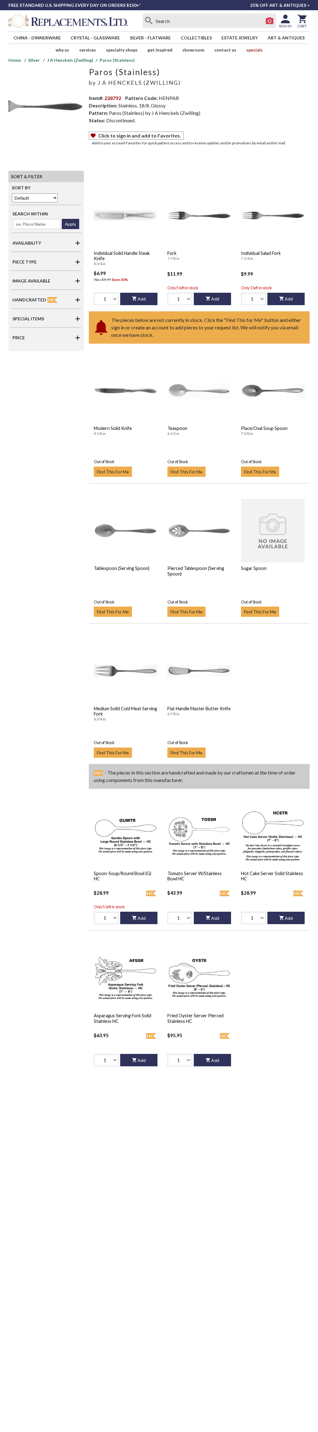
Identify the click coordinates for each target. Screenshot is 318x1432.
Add (142, 298)
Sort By (21, 187)
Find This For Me (113, 471)
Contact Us (225, 49)
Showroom (193, 49)
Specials (254, 49)
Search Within (30, 213)
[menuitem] (37, 37)
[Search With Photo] (269, 21)
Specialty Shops (122, 49)
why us (62, 49)
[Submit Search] (149, 21)
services (87, 49)
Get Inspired (160, 49)
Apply (70, 224)
